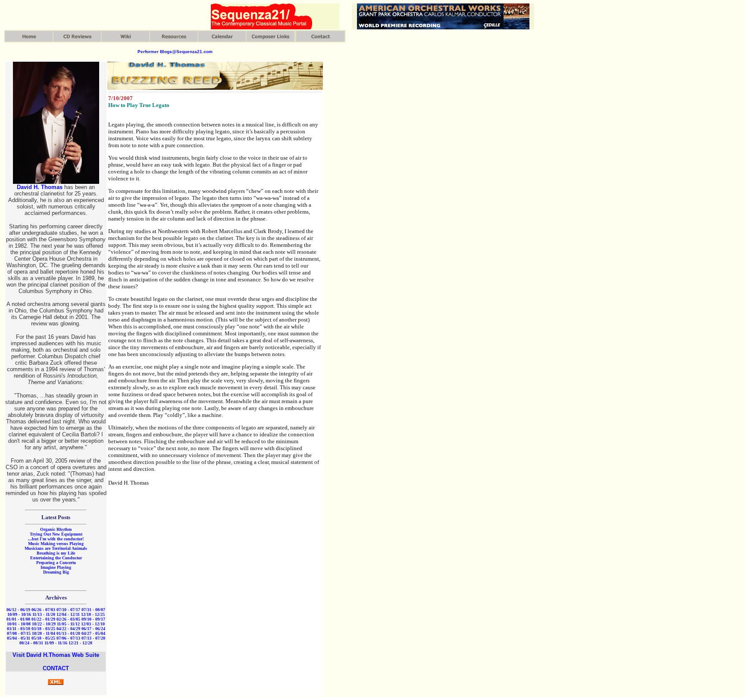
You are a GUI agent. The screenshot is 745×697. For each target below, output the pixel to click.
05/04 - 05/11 (18, 638)
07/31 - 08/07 (93, 609)
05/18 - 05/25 (43, 638)
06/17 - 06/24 (93, 628)
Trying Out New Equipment (56, 534)
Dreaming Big (56, 572)
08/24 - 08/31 (31, 642)
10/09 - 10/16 (19, 614)
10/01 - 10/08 (19, 623)
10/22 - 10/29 (44, 623)
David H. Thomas (40, 187)
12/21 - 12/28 (80, 642)
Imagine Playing (56, 567)
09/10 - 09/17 (93, 619)
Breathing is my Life (56, 553)
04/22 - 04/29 (68, 628)
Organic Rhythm (56, 529)
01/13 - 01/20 (68, 633)
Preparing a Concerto (56, 562)
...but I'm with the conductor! (56, 538)
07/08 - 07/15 (19, 633)
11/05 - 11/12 (68, 623)
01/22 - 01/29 (43, 619)
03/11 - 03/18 (18, 628)
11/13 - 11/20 (43, 614)
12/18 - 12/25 (93, 614)
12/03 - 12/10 (93, 623)
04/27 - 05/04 (93, 633)
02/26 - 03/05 (68, 619)
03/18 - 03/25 (43, 628)
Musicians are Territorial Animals (56, 548)
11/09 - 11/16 (55, 642)
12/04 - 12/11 (68, 614)
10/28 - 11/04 (43, 633)
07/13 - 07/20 (93, 638)
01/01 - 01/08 (18, 619)
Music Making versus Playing (56, 543)
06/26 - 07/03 (43, 609)
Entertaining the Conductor (56, 557)
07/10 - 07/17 (68, 609)
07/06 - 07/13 (68, 638)
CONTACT (56, 668)
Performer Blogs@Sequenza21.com (175, 51)
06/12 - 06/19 (18, 609)
